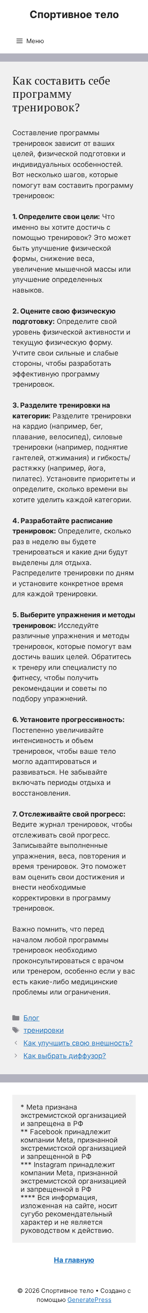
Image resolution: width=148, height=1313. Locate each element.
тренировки (43, 1030)
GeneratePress (89, 1300)
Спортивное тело (74, 14)
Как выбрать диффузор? (64, 1056)
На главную (74, 1260)
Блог (31, 1018)
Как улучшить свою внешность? (78, 1043)
